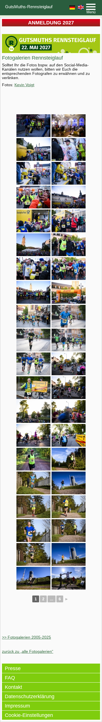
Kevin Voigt (24, 85)
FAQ (10, 678)
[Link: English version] (81, 7)
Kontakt (13, 687)
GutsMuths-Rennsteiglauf (28, 6)
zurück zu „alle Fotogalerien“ (27, 651)
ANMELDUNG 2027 (51, 23)
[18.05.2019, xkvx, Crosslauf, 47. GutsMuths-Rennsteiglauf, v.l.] (33, 125)
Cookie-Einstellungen (29, 715)
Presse (13, 668)
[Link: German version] (72, 7)
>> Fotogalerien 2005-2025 (26, 637)
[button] (91, 9)
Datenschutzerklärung (29, 696)
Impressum (17, 706)
